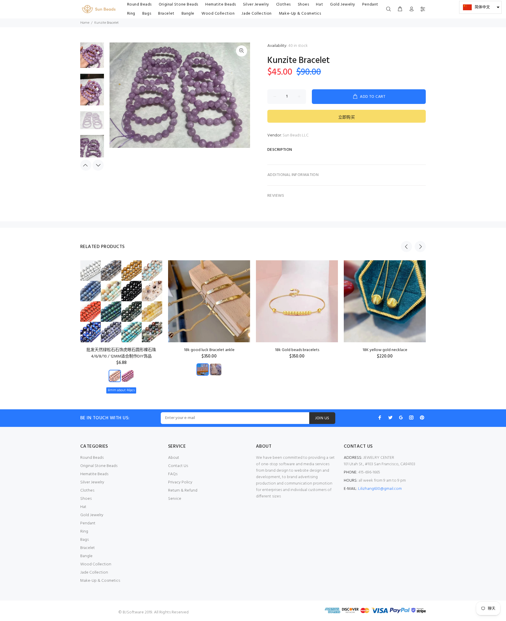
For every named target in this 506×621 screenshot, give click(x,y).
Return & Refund (182, 490)
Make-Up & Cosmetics (100, 580)
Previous (85, 165)
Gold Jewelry (91, 515)
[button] (480, 7)
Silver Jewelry (92, 482)
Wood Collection (95, 564)
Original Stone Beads (98, 466)
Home (84, 23)
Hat (83, 507)
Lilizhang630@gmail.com (380, 488)
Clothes (87, 490)
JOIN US (322, 418)
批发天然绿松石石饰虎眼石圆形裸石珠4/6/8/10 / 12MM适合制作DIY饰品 (121, 353)
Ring (84, 531)
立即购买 (346, 117)
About (173, 457)
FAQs (172, 474)
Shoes (86, 498)
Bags (84, 539)
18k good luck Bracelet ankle (209, 350)
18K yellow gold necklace (385, 350)
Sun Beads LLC (296, 135)
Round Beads (92, 457)
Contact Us (178, 466)
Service (174, 498)
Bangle (86, 556)
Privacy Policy (180, 482)
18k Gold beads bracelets (297, 350)
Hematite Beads (94, 474)
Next (98, 165)
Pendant (87, 523)
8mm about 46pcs (121, 390)
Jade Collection (94, 572)
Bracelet (87, 548)
